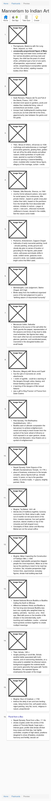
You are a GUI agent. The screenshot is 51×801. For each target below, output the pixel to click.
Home (6, 3)
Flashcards (16, 3)
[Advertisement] (25, 767)
